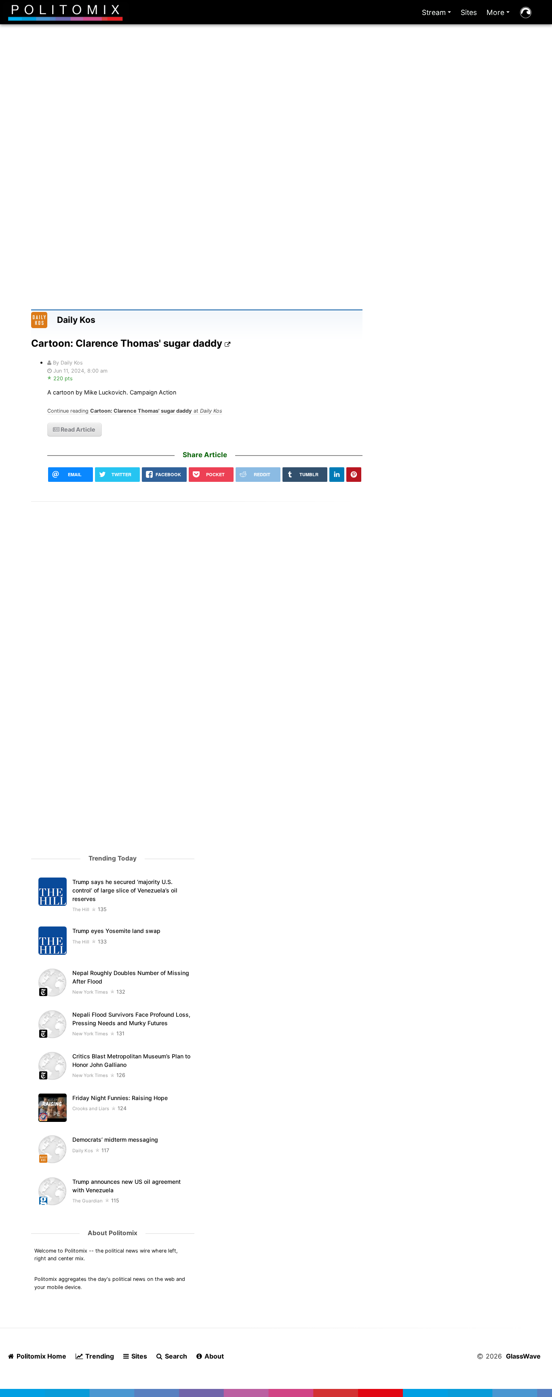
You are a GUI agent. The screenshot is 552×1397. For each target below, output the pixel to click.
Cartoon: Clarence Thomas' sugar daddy (128, 343)
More (500, 14)
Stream (438, 14)
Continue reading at (134, 411)
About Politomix (112, 1233)
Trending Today (112, 858)
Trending (99, 1356)
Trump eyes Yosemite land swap (116, 930)
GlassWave (523, 1356)
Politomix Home (40, 1356)
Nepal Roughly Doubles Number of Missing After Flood (130, 977)
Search (175, 1356)
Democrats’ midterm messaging (115, 1139)
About (213, 1356)
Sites (469, 12)
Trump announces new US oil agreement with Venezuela (126, 1185)
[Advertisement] (276, 120)
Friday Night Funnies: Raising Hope (120, 1097)
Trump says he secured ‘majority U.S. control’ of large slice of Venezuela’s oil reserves (124, 890)
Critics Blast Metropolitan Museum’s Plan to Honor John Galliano (131, 1060)
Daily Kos (76, 320)
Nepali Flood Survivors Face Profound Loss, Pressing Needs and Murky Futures (131, 1018)
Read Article (77, 429)
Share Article (205, 455)
